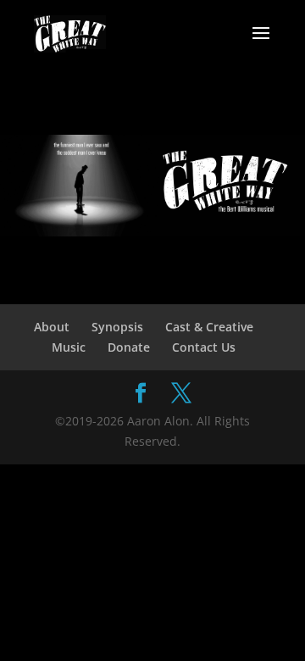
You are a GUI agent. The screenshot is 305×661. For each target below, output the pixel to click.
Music (69, 347)
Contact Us (204, 347)
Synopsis (117, 327)
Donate (129, 347)
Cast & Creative (209, 327)
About (51, 327)
